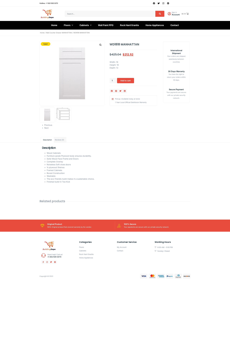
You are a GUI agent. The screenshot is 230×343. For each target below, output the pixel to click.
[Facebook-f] (43, 262)
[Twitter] (159, 3)
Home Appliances (155, 25)
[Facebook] (154, 3)
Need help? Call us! (55, 254)
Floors (67, 25)
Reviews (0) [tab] (59, 140)
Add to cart (125, 80)
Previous (48, 125)
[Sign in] (169, 13)
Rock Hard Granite (129, 25)
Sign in (174, 12)
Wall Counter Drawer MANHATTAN (59, 33)
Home (54, 25)
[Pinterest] (168, 3)
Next (46, 128)
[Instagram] (163, 3)
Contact (174, 25)
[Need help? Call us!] (43, 255)
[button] (100, 45)
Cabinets (84, 25)
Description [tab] (47, 140)
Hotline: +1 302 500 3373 (49, 3)
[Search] (159, 14)
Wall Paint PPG (105, 25)
